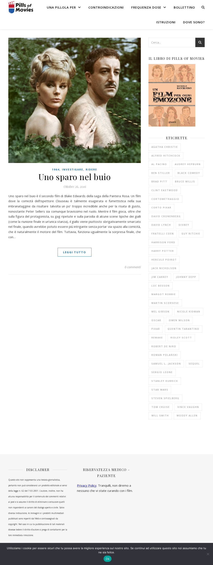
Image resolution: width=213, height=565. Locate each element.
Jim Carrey (159, 276)
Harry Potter (162, 250)
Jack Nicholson (164, 268)
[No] (208, 554)
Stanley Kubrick (164, 380)
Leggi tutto (74, 252)
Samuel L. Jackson (166, 363)
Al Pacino (159, 164)
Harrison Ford (163, 242)
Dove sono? (194, 22)
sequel (194, 363)
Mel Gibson (160, 311)
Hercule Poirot (164, 259)
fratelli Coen (162, 233)
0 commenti (133, 267)
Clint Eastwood (164, 190)
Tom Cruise (160, 406)
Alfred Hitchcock (165, 155)
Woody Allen (187, 415)
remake (157, 337)
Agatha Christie (164, 146)
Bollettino (184, 7)
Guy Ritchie (191, 233)
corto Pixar (161, 207)
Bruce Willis (185, 181)
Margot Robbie (163, 294)
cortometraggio (165, 198)
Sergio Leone (162, 372)
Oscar (156, 320)
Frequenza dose (146, 7)
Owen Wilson (179, 320)
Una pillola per (61, 7)
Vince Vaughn (188, 406)
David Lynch (161, 224)
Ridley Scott (181, 337)
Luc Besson (160, 285)
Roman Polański (164, 354)
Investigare (72, 169)
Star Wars (159, 389)
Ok (107, 558)
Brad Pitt (159, 181)
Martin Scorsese (165, 302)
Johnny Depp (186, 276)
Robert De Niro (163, 346)
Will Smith (160, 415)
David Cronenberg (166, 216)
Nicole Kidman (188, 311)
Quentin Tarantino (183, 328)
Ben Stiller (160, 172)
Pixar (155, 328)
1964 (55, 169)
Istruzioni (166, 22)
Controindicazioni (106, 7)
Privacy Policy (87, 485)
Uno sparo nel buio (74, 176)
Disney (184, 224)
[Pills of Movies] (20, 7)
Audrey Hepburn (188, 164)
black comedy (189, 172)
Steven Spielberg (165, 398)
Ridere (91, 169)
